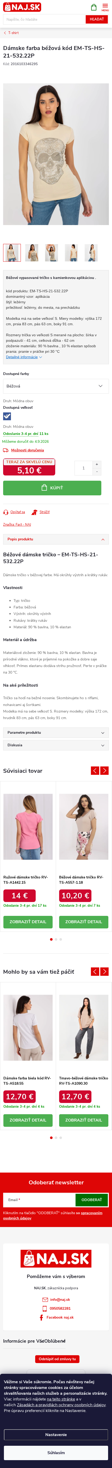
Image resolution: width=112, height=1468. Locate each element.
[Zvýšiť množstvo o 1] (96, 464)
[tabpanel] (28, 856)
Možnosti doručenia (27, 450)
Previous (95, 770)
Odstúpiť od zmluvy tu (57, 1359)
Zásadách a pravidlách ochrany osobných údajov (61, 1405)
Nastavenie (56, 1435)
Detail (39, 922)
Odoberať (92, 1199)
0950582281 (60, 1308)
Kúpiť (56, 488)
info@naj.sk (60, 1299)
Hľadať (97, 19)
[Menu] (105, 7)
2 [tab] (56, 939)
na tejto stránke (61, 1399)
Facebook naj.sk (60, 1317)
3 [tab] (60, 939)
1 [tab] (51, 939)
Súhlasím (56, 1453)
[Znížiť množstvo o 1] (96, 471)
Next (104, 770)
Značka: (17, 524)
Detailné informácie (22, 357)
